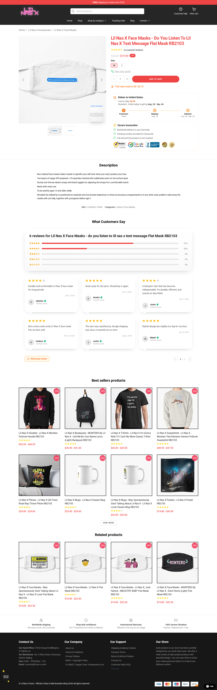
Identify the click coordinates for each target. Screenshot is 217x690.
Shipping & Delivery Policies (123, 648)
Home (22, 30)
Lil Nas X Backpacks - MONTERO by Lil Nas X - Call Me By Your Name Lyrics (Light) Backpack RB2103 (85, 437)
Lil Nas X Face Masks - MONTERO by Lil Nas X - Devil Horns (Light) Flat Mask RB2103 (176, 591)
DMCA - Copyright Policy (76, 660)
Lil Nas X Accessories (39, 30)
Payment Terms (118, 652)
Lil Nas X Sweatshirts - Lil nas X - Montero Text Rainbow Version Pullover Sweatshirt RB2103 (177, 437)
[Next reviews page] (189, 359)
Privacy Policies (72, 656)
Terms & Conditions (74, 652)
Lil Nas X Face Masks (65, 30)
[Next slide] (101, 80)
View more (108, 523)
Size (113, 60)
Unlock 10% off (6, 676)
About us (69, 648)
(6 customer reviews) (133, 50)
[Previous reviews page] (175, 359)
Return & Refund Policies (122, 656)
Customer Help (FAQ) (120, 664)
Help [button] (211, 686)
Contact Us (116, 660)
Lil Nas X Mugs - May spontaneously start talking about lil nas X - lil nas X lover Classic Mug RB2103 (131, 503)
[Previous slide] (23, 80)
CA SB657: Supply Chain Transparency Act (84, 664)
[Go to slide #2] (70, 130)
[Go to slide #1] (55, 130)
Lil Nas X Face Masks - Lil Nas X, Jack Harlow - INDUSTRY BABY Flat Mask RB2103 (130, 591)
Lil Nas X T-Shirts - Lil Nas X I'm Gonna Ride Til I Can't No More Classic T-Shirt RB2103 (131, 437)
